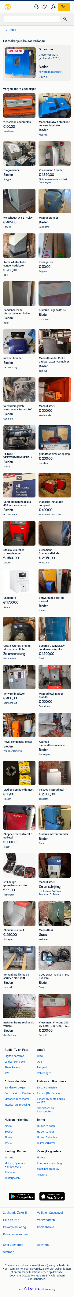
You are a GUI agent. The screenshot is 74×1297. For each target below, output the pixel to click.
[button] (45, 7)
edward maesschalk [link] (50, 71)
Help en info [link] (11, 1220)
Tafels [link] (8, 1143)
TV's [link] (7, 1073)
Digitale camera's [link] (14, 1055)
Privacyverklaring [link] (14, 1227)
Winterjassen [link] (12, 1178)
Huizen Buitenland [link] (47, 1137)
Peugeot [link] (42, 1067)
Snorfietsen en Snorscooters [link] (45, 1110)
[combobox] (32, 19)
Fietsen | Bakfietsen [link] (48, 1093)
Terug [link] (12, 29)
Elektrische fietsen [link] (47, 1087)
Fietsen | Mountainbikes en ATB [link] (51, 1100)
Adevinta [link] (43, 1245)
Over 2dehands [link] (13, 1245)
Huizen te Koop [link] (46, 1125)
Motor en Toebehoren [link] (17, 1098)
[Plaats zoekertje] (64, 7)
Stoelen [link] (9, 1137)
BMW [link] (40, 1055)
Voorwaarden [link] (46, 1220)
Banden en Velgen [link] (15, 1087)
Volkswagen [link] (44, 1073)
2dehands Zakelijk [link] (15, 1212)
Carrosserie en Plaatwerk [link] (19, 1093)
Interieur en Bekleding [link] (17, 1104)
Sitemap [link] (8, 1252)
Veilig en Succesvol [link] (50, 1212)
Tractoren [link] (42, 1174)
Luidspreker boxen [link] (15, 1061)
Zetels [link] (8, 1125)
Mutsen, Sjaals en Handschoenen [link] (15, 1165)
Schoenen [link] (10, 1172)
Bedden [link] (9, 1131)
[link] (8, 7)
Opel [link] (39, 1061)
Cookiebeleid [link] (45, 1227)
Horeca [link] (41, 1157)
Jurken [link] (9, 1157)
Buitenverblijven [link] (46, 1143)
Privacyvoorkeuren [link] (15, 1234)
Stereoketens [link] (12, 1067)
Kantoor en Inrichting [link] (49, 1163)
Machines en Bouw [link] (48, 1168)
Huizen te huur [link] (45, 1131)
